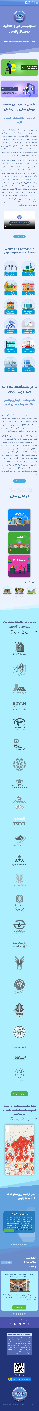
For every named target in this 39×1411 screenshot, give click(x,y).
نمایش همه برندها (19, 1093)
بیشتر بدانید (19, 236)
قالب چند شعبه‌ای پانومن (13, 1227)
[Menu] (18, 3)
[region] (20, 591)
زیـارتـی (19, 537)
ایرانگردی (19, 514)
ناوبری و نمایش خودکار (27, 1227)
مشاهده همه (6, 1262)
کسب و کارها (19, 560)
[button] (23, 596)
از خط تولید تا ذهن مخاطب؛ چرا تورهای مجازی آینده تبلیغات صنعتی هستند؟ (19, 1275)
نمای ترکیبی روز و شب (15, 1223)
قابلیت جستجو (10, 1225)
